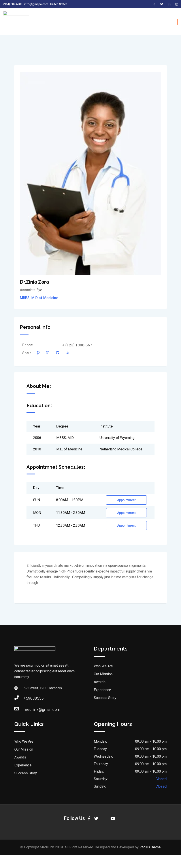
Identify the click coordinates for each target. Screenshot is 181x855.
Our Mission (103, 674)
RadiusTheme (150, 847)
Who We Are (103, 666)
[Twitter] (161, 4)
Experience (102, 690)
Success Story (105, 698)
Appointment (126, 500)
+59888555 (33, 698)
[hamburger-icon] (173, 22)
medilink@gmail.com (42, 709)
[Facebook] (154, 4)
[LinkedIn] (169, 4)
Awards (100, 682)
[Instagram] (176, 4)
